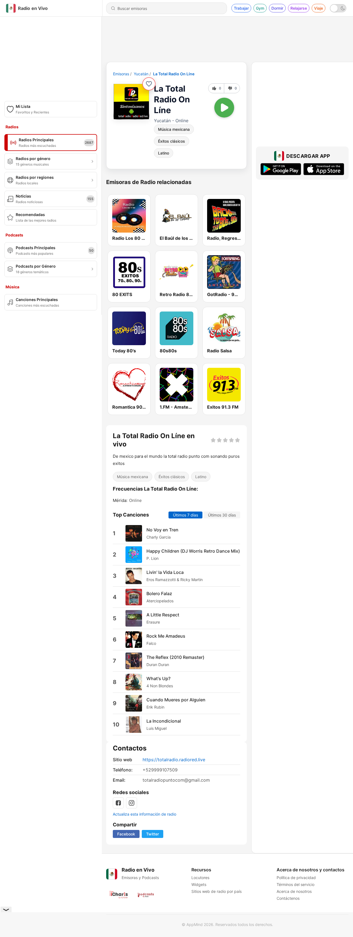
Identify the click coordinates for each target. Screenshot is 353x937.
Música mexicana (174, 129)
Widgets (198, 884)
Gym (260, 8)
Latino (163, 153)
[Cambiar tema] (338, 8)
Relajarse (298, 8)
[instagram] (131, 802)
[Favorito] (149, 83)
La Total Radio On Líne (173, 73)
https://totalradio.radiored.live (174, 759)
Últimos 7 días (185, 515)
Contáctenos (288, 898)
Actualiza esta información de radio (144, 814)
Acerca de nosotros (294, 891)
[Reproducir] (224, 108)
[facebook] (118, 802)
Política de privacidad (296, 877)
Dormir (277, 8)
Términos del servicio (295, 884)
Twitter (152, 834)
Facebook (126, 834)
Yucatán (141, 73)
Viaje (318, 8)
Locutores (200, 877)
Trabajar (241, 8)
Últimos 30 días (222, 515)
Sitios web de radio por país (216, 891)
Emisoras (121, 73)
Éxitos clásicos (171, 141)
